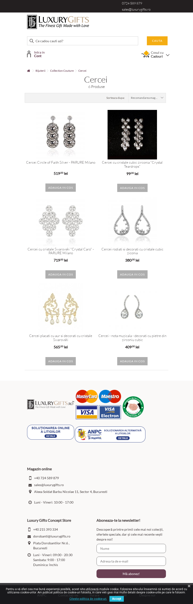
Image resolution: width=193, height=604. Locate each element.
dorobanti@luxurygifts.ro (51, 536)
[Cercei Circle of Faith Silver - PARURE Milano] (60, 134)
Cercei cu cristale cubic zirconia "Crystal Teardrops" (132, 164)
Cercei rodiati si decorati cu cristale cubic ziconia (132, 251)
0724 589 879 (132, 3)
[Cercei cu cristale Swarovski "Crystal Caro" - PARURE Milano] (60, 221)
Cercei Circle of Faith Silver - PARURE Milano (60, 163)
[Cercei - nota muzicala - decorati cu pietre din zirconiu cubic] (132, 308)
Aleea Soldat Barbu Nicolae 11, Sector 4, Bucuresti (70, 492)
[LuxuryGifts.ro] (58, 22)
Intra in (39, 53)
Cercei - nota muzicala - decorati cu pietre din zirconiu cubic (132, 338)
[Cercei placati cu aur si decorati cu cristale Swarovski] (60, 308)
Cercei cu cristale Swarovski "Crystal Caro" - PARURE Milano (61, 251)
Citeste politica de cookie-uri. (88, 598)
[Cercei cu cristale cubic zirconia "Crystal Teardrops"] (132, 134)
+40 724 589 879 (46, 478)
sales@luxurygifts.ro (136, 9)
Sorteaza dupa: (115, 98)
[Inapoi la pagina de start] (28, 71)
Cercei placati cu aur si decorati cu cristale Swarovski (60, 338)
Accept (116, 598)
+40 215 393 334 (45, 529)
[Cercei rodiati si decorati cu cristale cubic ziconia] (132, 221)
